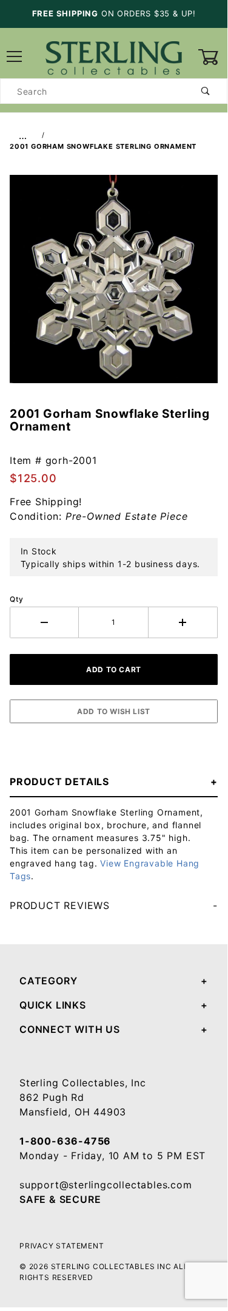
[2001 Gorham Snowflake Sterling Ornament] (114, 285)
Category (48, 981)
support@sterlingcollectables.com (105, 1185)
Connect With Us (69, 1029)
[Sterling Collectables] (113, 56)
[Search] (206, 91)
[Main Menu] (15, 57)
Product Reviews (60, 905)
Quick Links (52, 1005)
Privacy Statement (61, 1245)
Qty (16, 599)
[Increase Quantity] (183, 622)
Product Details (59, 781)
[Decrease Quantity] (44, 622)
